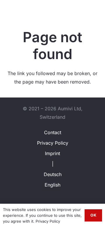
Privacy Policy (52, 143)
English (52, 185)
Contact (52, 132)
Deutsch (53, 174)
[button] (87, 8)
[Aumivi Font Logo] (25, 9)
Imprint (52, 153)
